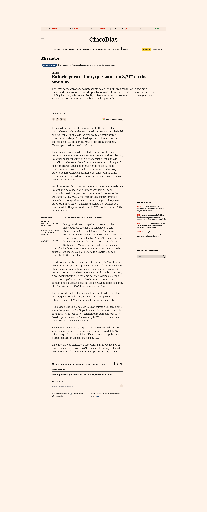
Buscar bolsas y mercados (147, 250)
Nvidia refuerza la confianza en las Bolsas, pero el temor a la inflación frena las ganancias (86, 65)
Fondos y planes (98, 49)
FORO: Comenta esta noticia (49, 241)
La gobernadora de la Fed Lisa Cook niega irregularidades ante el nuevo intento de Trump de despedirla (151, 217)
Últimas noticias (109, 49)
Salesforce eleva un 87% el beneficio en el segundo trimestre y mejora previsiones (150, 209)
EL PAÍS (124, 48)
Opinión (117, 49)
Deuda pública (137, 59)
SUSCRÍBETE (146, 49)
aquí (97, 396)
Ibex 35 (48, 29)
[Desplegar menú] (42, 39)
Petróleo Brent (94, 29)
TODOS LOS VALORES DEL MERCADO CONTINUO (50, 232)
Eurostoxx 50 (119, 29)
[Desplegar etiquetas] (121, 385)
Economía (79, 49)
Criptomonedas (149, 59)
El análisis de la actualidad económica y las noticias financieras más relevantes (80, 364)
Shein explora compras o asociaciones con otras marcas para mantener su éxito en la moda (150, 234)
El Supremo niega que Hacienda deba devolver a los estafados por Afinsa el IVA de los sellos (151, 225)
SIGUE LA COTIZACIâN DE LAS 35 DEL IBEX (49, 223)
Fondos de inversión (113, 59)
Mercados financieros (59, 386)
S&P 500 (70, 29)
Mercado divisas (101, 59)
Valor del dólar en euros (147, 29)
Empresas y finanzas (60, 49)
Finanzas (70, 386)
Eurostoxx (146, 261)
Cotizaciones (87, 49)
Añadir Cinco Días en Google (114, 119)
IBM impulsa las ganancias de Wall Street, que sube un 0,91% (82, 375)
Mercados (71, 49)
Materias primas (127, 59)
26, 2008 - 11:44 (58, 113)
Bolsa (92, 59)
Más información (57, 396)
